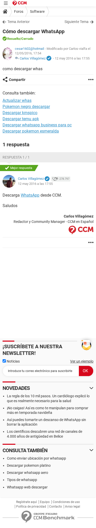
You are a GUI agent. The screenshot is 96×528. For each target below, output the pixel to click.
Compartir (17, 80)
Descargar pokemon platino (29, 465)
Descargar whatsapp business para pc (37, 125)
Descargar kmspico (20, 112)
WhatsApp (30, 195)
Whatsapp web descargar (27, 487)
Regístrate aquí (26, 502)
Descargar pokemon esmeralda (31, 131)
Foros (18, 11)
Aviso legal (72, 506)
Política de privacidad (31, 506)
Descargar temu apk (21, 118)
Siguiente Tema (77, 22)
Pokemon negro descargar (26, 106)
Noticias (13, 361)
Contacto (55, 506)
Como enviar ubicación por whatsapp (36, 458)
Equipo (45, 502)
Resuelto (13, 39)
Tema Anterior (18, 22)
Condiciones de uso (66, 502)
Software (37, 11)
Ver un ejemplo (81, 361)
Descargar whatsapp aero (27, 473)
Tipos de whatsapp (22, 480)
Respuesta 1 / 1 (16, 157)
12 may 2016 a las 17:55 (72, 58)
